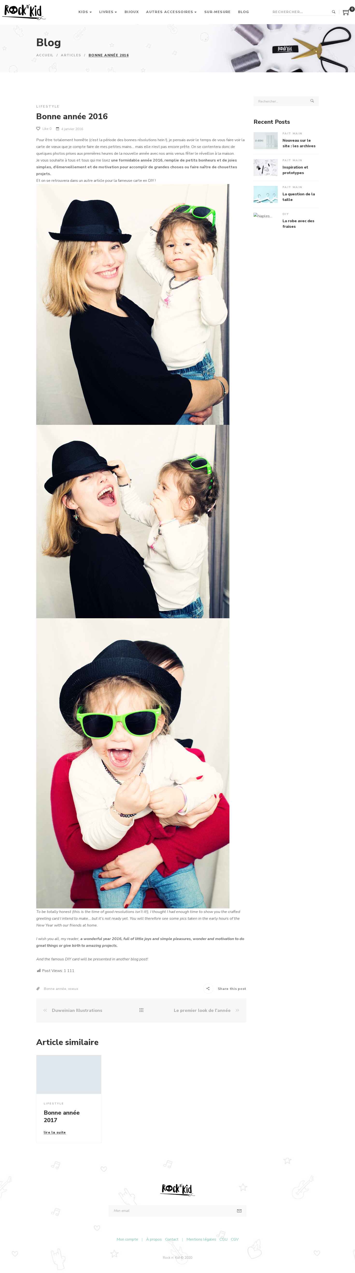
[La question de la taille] (266, 194)
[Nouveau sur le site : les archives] (266, 140)
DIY (286, 214)
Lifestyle (48, 106)
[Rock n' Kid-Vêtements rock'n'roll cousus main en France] (24, 12)
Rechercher (333, 12)
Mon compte (127, 1239)
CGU (223, 1239)
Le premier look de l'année (203, 1010)
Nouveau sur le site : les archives (299, 143)
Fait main (293, 133)
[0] (346, 14)
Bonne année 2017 (62, 1116)
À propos (154, 1239)
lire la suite (55, 1132)
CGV (235, 1239)
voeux (73, 988)
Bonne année (55, 988)
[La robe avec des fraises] (266, 221)
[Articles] (141, 1010)
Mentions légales (201, 1239)
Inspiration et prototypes (295, 170)
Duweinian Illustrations (76, 1010)
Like (46, 128)
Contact (171, 1239)
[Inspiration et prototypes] (266, 167)
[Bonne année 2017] (68, 1074)
